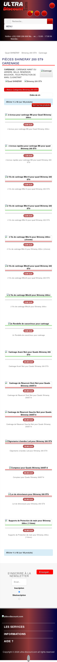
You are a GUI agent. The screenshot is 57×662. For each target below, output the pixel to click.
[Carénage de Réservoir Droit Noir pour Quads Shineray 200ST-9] (28, 384)
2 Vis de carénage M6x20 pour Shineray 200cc (29, 306)
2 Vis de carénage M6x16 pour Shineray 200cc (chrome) (28, 249)
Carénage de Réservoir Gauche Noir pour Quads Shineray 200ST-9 (28, 425)
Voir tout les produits (41, 105)
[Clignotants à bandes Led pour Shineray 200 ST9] (28, 441)
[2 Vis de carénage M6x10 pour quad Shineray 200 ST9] (28, 177)
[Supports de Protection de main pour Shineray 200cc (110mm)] (28, 521)
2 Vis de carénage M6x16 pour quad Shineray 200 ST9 (29, 220)
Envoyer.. (44, 572)
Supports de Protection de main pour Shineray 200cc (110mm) (28, 536)
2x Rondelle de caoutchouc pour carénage (28, 335)
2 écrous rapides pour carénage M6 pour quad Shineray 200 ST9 (28, 161)
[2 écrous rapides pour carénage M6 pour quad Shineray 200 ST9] (28, 146)
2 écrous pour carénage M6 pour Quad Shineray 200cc (28, 129)
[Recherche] (50, 21)
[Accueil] (3, 52)
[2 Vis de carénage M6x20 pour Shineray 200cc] (29, 294)
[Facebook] (28, 658)
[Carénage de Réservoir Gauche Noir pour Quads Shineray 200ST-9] (28, 413)
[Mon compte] (37, 12)
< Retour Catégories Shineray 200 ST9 (21, 89)
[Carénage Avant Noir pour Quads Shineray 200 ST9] (28, 353)
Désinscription (19, 595)
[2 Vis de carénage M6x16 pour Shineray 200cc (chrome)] (28, 238)
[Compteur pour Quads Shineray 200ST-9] (28, 467)
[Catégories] (52, 5)
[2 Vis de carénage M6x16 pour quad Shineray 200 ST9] (28, 206)
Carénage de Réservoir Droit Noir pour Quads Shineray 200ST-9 (28, 396)
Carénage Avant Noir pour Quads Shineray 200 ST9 (28, 366)
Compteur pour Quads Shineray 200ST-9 (28, 477)
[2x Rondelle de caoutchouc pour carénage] (28, 323)
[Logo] (15, 5)
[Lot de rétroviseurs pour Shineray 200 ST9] (28, 494)
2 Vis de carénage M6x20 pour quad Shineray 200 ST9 (29, 278)
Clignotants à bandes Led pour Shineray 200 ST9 (28, 451)
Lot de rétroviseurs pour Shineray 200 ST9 (28, 504)
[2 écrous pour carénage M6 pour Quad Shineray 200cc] (28, 115)
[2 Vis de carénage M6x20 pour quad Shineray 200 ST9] (28, 266)
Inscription (19, 588)
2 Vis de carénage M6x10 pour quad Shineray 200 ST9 (29, 189)
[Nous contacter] (44, 12)
